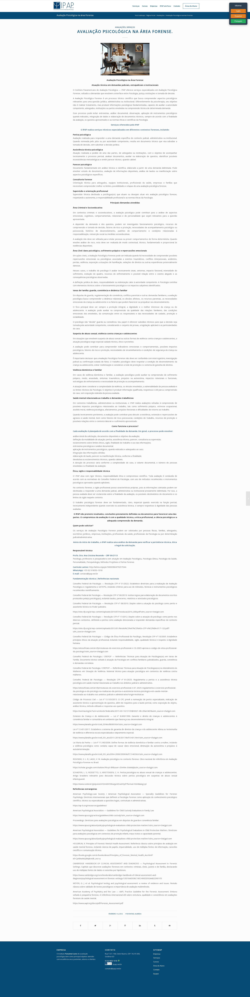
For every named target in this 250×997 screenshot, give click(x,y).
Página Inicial (150, 15)
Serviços (131, 27)
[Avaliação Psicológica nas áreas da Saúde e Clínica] (248, 498)
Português (238, 21)
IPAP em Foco (165, 6)
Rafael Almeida (135, 914)
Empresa (156, 954)
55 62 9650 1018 (111, 961)
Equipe (156, 974)
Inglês (238, 11)
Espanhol (238, 16)
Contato (156, 969)
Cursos (156, 962)
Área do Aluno (158, 966)
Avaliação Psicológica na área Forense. (75, 15)
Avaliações (160, 15)
